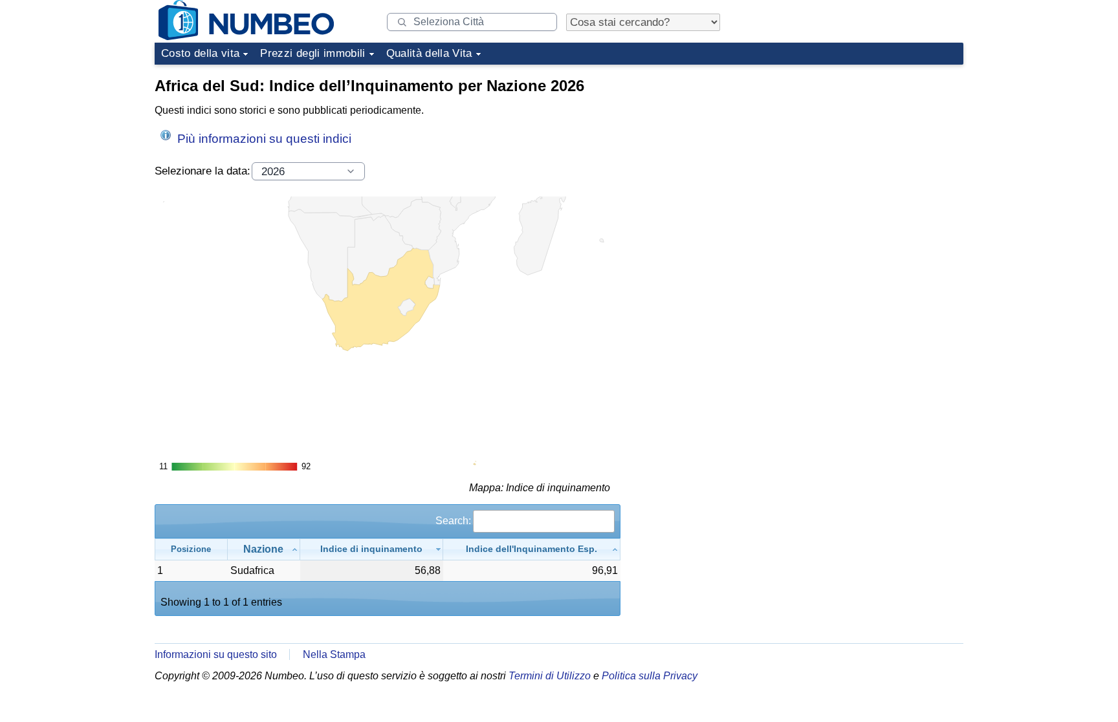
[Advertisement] (866, 151)
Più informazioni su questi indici (262, 138)
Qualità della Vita (429, 53)
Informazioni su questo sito (216, 654)
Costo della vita (200, 53)
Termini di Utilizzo (550, 675)
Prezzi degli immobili (312, 53)
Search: (453, 520)
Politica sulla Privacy (649, 675)
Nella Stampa (334, 654)
